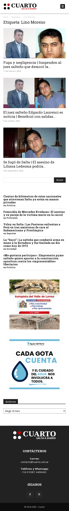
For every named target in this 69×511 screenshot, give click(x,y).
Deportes (11, 233)
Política (11, 205)
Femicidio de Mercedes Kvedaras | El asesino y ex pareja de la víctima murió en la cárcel (34, 213)
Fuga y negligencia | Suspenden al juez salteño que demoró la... (32, 64)
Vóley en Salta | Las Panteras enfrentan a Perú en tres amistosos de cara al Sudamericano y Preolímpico (31, 227)
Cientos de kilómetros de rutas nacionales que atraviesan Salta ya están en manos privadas (32, 199)
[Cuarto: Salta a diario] (25, 6)
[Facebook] (30, 494)
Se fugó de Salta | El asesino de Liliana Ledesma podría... (28, 164)
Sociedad (11, 249)
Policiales (12, 218)
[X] (39, 494)
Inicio (5, 17)
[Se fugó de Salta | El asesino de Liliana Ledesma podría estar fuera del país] (34, 143)
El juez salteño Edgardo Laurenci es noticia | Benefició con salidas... (33, 114)
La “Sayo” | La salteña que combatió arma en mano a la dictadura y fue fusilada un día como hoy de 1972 (33, 243)
